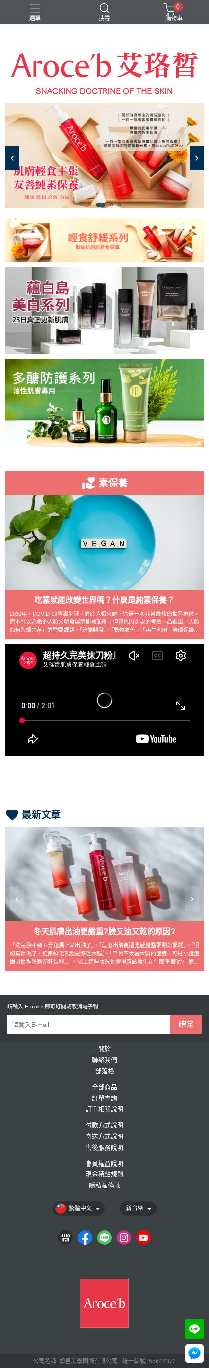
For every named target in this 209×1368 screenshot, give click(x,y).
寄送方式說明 (104, 1137)
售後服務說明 (104, 1148)
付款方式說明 (104, 1125)
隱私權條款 (105, 1186)
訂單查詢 (104, 1099)
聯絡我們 (104, 1060)
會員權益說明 (104, 1164)
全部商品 (104, 1087)
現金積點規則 (104, 1174)
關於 (104, 1049)
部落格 (104, 1071)
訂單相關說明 (104, 1109)
